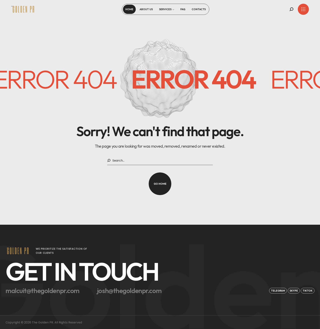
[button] (291, 9)
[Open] (303, 9)
